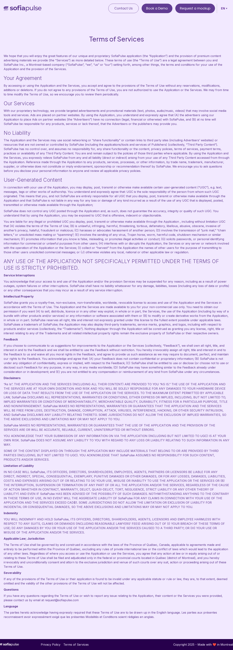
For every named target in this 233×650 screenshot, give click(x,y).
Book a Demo (157, 8)
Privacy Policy (50, 644)
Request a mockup (195, 8)
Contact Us (123, 8)
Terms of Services (76, 644)
